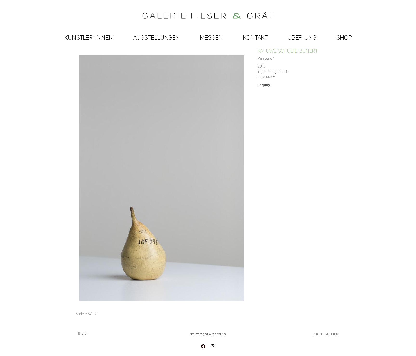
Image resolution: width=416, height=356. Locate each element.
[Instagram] (212, 346)
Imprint (317, 334)
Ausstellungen (156, 38)
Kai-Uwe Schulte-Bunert (287, 51)
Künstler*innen (88, 38)
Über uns (302, 38)
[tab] (87, 314)
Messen (211, 38)
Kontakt (255, 38)
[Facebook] (203, 346)
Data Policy (332, 334)
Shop (344, 38)
